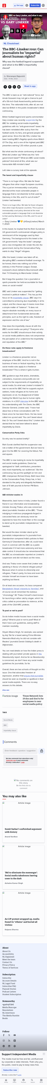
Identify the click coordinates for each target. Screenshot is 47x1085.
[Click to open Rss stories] (9, 1041)
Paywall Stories (9, 989)
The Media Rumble (10, 1015)
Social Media (8, 720)
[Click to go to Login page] (43, 5)
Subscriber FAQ (9, 986)
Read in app (30, 86)
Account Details (9, 981)
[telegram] (4, 1046)
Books (5, 1018)
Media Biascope (9, 1007)
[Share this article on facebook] (5, 87)
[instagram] (4, 1041)
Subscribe (35, 5)
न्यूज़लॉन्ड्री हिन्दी (8, 1004)
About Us (6, 951)
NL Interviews (8, 1013)
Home (6, 1081)
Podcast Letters (9, 991)
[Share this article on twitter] (9, 87)
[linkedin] (9, 1046)
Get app (20, 5)
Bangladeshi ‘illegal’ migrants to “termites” (20, 588)
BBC (5, 725)
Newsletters (7, 1010)
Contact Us (7, 962)
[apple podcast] (15, 1041)
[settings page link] (26, 5)
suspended (30, 120)
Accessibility (8, 954)
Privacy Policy (8, 965)
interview (24, 401)
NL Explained (8, 957)
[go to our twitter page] (9, 1035)
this (40, 654)
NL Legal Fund (8, 983)
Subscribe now (10, 1070)
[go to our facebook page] (4, 1035)
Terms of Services (10, 968)
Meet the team (8, 959)
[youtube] (15, 1035)
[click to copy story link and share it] (19, 87)
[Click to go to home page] (4, 5)
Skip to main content (13, 15)
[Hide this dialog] (44, 1054)
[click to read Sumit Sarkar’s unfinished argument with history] (24, 813)
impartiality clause (21, 297)
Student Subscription (11, 994)
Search (33, 1082)
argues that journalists (33, 676)
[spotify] (15, 1046)
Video (14, 1081)
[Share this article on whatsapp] (14, 87)
